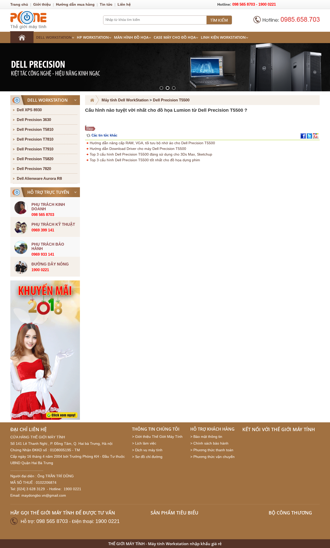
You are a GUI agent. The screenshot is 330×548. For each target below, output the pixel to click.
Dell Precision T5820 (35, 159)
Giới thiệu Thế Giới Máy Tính (159, 436)
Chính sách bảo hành (210, 443)
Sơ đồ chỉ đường (148, 457)
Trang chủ (19, 4)
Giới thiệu (42, 4)
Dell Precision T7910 (35, 149)
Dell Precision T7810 (35, 139)
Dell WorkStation (54, 37)
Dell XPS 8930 (29, 110)
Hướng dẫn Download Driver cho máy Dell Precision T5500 (137, 149)
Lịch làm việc (145, 443)
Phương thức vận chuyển (214, 457)
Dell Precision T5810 (35, 129)
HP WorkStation (93, 37)
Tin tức (106, 4)
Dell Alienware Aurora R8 (39, 178)
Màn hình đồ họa (131, 37)
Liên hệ (124, 4)
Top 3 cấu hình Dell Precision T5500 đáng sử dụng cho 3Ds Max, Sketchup (150, 154)
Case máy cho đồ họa (175, 37)
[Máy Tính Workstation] (22, 37)
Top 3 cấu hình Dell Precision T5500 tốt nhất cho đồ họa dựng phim (144, 160)
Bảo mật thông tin (207, 436)
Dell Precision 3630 (34, 119)
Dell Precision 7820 (34, 168)
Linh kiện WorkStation (223, 37)
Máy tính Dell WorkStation (125, 100)
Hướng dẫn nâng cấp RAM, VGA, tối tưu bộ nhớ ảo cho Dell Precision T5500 (152, 143)
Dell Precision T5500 (171, 100)
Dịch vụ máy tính (148, 450)
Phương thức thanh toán (213, 450)
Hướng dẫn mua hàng (75, 4)
